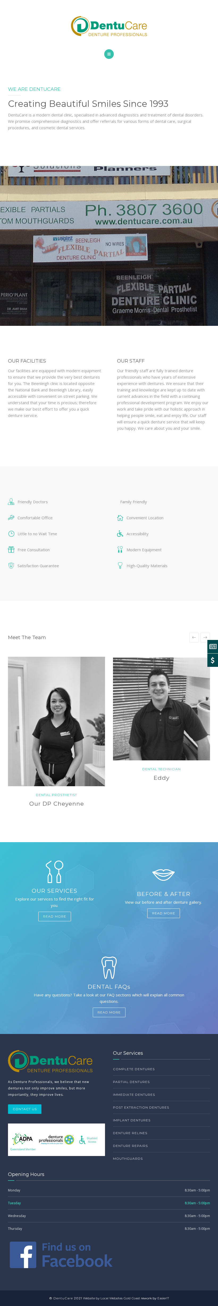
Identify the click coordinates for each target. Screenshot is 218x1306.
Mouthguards (128, 1159)
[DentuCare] (109, 26)
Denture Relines (130, 1133)
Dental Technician (161, 769)
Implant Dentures (131, 1120)
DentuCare (63, 1298)
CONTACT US (25, 1109)
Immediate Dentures (134, 1095)
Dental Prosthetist (56, 795)
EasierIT (163, 1298)
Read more (54, 916)
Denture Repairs (130, 1146)
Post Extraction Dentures (141, 1107)
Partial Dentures (131, 1082)
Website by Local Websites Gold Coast (111, 1298)
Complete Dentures (134, 1069)
